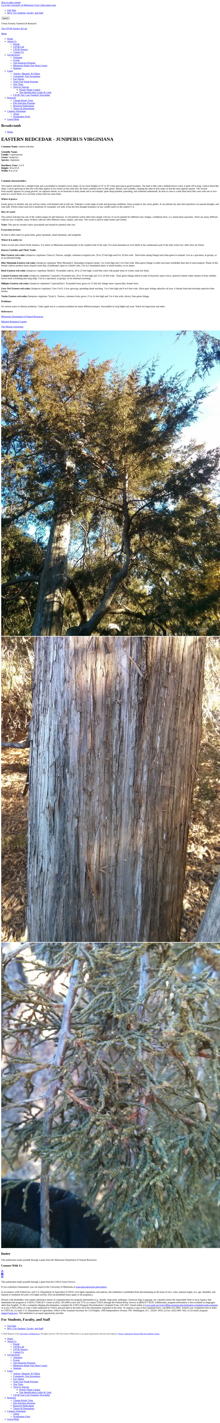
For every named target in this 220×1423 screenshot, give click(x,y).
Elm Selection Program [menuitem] (24, 103)
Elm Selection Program (24, 1403)
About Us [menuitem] (11, 41)
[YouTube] (110, 1276)
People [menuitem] (16, 44)
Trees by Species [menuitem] (21, 87)
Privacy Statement (126, 1334)
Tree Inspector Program (24, 1363)
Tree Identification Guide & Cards (35, 1392)
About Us (11, 1341)
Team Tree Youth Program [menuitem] (25, 81)
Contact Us (18, 1352)
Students (17, 1368)
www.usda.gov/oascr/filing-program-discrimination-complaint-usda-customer (181, 1305)
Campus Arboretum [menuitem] (16, 111)
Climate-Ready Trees (23, 1400)
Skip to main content (11, 2)
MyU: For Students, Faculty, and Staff (25, 13)
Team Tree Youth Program (25, 1381)
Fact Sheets (18, 1379)
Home (10, 132)
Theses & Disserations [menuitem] (23, 108)
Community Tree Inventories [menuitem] (26, 76)
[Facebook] (110, 1274)
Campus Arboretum (16, 1411)
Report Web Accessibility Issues (147, 1334)
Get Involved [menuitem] (13, 55)
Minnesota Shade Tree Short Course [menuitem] (30, 65)
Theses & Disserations (23, 1408)
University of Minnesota (30, 1334)
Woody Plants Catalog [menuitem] (29, 89)
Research (11, 1397)
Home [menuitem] (10, 38)
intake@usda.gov (9, 1313)
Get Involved (13, 1354)
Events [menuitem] (16, 60)
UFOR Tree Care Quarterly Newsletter (31, 1395)
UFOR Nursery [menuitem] (20, 49)
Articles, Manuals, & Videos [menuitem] (26, 73)
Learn (10, 1371)
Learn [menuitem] (10, 71)
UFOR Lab (18, 1346)
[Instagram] (110, 1271)
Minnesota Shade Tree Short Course (30, 1365)
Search (5, 18)
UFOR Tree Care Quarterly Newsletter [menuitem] (31, 95)
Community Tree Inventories (26, 1376)
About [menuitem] (16, 114)
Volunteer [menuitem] (17, 57)
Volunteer (17, 1357)
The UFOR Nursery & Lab (14, 28)
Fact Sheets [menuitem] (18, 79)
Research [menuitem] (11, 97)
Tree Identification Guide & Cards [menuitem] (35, 92)
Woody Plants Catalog (29, 1389)
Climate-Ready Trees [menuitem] (23, 100)
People (16, 1344)
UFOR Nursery (20, 1349)
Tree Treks (18, 1384)
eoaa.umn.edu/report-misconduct (91, 1287)
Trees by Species (21, 1387)
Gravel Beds (13, 1419)
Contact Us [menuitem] (18, 52)
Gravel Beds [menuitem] (13, 119)
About (16, 1414)
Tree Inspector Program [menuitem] (24, 63)
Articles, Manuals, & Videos (26, 1373)
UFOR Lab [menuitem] (18, 46)
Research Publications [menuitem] (23, 106)
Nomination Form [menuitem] (21, 116)
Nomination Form (21, 1416)
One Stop (11, 10)
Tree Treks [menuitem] (18, 84)
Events (16, 1360)
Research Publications (23, 1406)
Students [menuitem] (17, 68)
